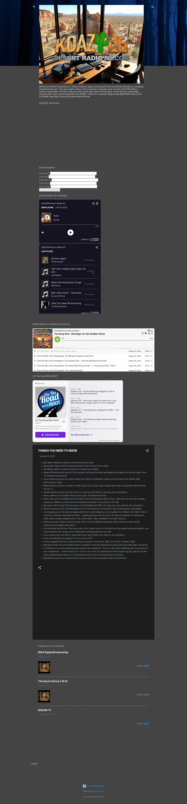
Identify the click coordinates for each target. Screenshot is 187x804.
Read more (143, 666)
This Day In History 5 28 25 (53, 681)
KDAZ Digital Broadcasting (53, 652)
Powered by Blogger (95, 786)
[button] (147, 451)
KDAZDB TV (44, 710)
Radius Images (99, 791)
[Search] (152, 7)
